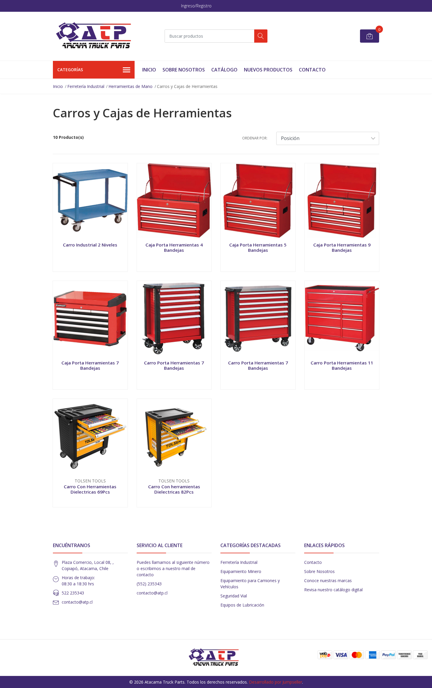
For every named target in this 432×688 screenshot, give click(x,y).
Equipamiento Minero (240, 571)
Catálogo (224, 69)
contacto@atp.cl (77, 602)
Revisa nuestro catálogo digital (333, 589)
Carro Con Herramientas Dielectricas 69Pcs (90, 489)
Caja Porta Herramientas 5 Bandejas (258, 247)
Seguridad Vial (233, 596)
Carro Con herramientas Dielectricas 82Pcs (174, 489)
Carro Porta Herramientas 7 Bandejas (174, 365)
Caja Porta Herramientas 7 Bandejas (90, 365)
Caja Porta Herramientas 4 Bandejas (174, 247)
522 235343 (73, 593)
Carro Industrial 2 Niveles (90, 245)
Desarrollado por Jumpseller (275, 682)
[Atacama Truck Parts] (97, 36)
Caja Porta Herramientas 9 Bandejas (342, 247)
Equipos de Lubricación (242, 605)
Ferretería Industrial (85, 86)
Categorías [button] (70, 69)
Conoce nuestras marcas (328, 580)
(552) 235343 (149, 584)
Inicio (149, 69)
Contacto (312, 69)
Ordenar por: (254, 138)
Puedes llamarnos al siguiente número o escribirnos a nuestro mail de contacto (173, 568)
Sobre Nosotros (184, 69)
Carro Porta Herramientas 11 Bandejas (342, 365)
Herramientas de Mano (130, 86)
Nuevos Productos (268, 69)
